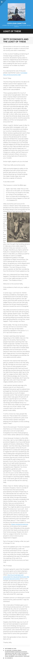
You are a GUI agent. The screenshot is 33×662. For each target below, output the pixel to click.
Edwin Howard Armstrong (19, 524)
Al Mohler (8, 650)
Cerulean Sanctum (16, 23)
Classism (14, 650)
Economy (24, 651)
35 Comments (9, 658)
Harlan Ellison (9, 653)
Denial (19, 650)
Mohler (24, 654)
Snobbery (11, 656)
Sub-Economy (19, 656)
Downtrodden (9, 651)
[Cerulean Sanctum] (16, 12)
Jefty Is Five (8, 654)
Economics (17, 651)
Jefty (16, 653)
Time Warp (26, 656)
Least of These (16, 654)
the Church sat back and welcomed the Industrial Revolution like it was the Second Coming (16, 577)
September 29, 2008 (10, 648)
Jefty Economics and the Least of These (15, 40)
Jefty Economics (23, 653)
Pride (6, 656)
